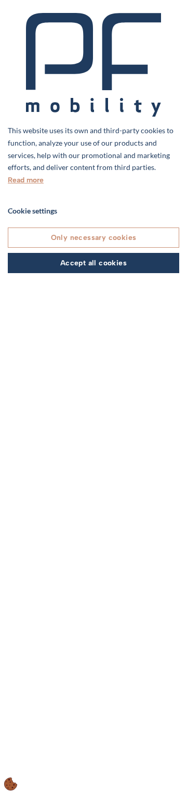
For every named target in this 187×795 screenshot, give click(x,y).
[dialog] (93, 397)
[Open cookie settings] (11, 784)
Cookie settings (32, 210)
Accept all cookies (93, 263)
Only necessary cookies (94, 237)
